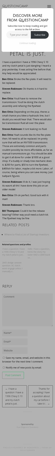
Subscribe (39, 34)
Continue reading (28, 43)
